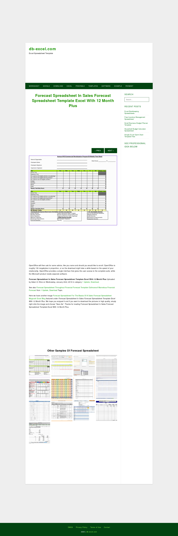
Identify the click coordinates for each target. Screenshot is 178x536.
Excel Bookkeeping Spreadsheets (131, 112)
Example (118, 86)
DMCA (70, 527)
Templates (93, 86)
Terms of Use (95, 527)
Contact (107, 527)
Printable (80, 86)
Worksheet (34, 86)
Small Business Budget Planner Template (136, 124)
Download (58, 86)
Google (46, 86)
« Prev (98, 150)
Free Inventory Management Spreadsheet (134, 118)
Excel (69, 86)
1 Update (86, 282)
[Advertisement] (89, 22)
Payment (129, 86)
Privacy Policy (81, 527)
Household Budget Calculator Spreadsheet (135, 130)
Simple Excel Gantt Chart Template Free (133, 136)
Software (106, 86)
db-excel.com (42, 48)
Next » (111, 150)
